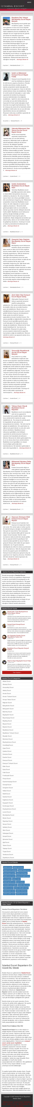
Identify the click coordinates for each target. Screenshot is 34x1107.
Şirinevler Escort (7, 839)
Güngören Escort (8, 787)
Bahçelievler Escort (8, 705)
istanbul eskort (16, 879)
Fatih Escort (6, 772)
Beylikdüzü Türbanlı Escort (11, 733)
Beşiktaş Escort (7, 721)
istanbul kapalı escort (9, 873)
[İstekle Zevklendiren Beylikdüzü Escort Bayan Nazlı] (7, 187)
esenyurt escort (12, 1104)
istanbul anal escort (18, 867)
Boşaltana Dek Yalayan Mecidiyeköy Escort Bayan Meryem (21, 19)
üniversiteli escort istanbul (10, 885)
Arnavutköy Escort (8, 687)
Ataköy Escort (7, 690)
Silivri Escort (6, 830)
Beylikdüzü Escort (8, 730)
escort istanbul (7, 879)
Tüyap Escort (7, 851)
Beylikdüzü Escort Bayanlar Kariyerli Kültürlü (18, 648)
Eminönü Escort (7, 754)
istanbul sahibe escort (9, 893)
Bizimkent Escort (8, 739)
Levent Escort (7, 812)
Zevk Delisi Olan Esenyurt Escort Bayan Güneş (21, 296)
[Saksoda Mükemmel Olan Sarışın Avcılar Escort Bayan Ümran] (7, 132)
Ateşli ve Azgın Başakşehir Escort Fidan (19, 661)
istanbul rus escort (8, 888)
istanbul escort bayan (21, 873)
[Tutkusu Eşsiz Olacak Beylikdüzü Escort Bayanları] (7, 409)
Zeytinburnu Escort (8, 857)
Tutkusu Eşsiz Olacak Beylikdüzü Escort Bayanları (19, 407)
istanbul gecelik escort (9, 882)
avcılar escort (10, 1043)
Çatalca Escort (7, 751)
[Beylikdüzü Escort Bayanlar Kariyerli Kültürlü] (4, 649)
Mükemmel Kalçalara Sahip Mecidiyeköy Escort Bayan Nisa (21, 463)
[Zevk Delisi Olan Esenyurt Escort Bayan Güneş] (7, 298)
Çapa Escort (6, 748)
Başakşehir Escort (8, 714)
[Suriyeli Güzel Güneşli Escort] (4, 625)
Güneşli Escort (7, 784)
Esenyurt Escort (7, 760)
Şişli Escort (6, 842)
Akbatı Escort (7, 681)
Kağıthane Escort (8, 800)
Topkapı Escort (7, 848)
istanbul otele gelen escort (21, 888)
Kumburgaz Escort (8, 806)
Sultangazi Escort (8, 833)
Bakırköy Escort (7, 711)
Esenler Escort (7, 757)
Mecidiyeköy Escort (8, 815)
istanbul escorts (8, 867)
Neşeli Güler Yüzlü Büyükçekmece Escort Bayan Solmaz (17, 612)
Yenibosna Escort (8, 854)
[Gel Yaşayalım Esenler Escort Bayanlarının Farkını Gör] (4, 637)
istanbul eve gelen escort (23, 876)
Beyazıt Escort (7, 724)
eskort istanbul (20, 882)
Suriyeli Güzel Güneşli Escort (16, 624)
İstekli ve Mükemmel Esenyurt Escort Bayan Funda (20, 74)
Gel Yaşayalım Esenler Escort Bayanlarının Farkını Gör (16, 636)
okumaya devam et (22, 59)
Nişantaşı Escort (7, 821)
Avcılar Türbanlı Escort (9, 696)
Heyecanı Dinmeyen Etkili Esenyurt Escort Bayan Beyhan (21, 518)
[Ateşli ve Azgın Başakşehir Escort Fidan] (4, 662)
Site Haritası (20, 1106)
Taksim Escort (7, 845)
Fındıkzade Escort (8, 775)
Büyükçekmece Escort (9, 742)
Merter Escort (7, 818)
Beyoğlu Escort (7, 736)
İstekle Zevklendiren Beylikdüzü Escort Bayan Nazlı (20, 185)
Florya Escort (7, 778)
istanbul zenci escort (21, 893)
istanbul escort (8, 1102)
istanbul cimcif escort (21, 891)
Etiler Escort (6, 766)
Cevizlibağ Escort (8, 745)
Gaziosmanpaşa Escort (10, 781)
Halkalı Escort (7, 790)
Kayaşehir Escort (8, 803)
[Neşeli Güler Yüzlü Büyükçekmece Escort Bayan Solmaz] (4, 613)
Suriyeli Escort (7, 836)
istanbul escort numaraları (10, 870)
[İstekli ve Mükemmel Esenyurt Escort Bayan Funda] (7, 76)
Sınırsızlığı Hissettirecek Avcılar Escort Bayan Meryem (20, 352)
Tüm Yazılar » (17, 672)
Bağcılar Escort (7, 702)
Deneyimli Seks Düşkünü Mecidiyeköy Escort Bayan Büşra (21, 241)
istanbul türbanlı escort (24, 870)
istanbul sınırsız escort (9, 876)
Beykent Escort (7, 727)
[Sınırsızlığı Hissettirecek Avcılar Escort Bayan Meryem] (7, 354)
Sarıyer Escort (7, 824)
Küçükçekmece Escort (9, 809)
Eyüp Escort (6, 769)
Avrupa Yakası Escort (9, 699)
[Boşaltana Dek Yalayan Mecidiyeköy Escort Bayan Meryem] (7, 21)
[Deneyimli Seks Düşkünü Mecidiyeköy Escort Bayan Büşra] (7, 243)
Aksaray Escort (7, 684)
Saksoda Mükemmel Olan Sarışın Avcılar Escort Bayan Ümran (21, 130)
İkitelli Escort (6, 793)
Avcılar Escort (7, 693)
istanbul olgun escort (24, 885)
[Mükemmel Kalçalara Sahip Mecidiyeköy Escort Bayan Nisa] (7, 465)
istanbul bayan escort (9, 891)
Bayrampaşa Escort (8, 718)
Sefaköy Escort (7, 827)
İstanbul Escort (7, 797)
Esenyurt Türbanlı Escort (10, 763)
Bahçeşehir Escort (8, 708)
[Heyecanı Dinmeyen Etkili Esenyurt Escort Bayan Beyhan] (7, 520)
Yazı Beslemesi (23, 1104)
